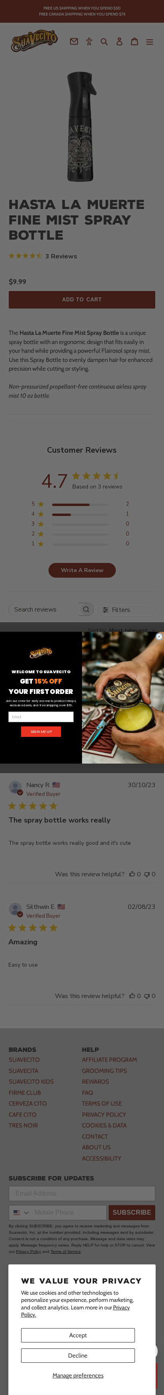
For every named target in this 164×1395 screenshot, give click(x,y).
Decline (78, 1355)
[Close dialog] (159, 636)
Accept (78, 1335)
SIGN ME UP (41, 731)
